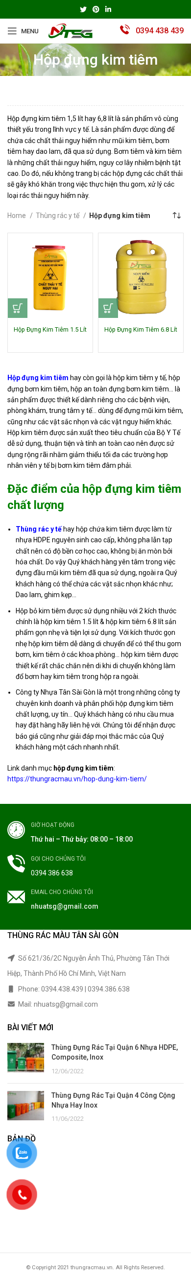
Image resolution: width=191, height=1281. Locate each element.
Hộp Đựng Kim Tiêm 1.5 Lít (50, 329)
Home (17, 215)
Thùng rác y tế (58, 215)
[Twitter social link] (83, 9)
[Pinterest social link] (96, 9)
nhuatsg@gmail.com (64, 906)
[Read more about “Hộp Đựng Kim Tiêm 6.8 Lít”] (108, 308)
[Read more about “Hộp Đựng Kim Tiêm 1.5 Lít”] (17, 308)
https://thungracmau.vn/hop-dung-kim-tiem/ (77, 779)
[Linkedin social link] (108, 9)
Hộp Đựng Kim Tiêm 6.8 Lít (140, 329)
